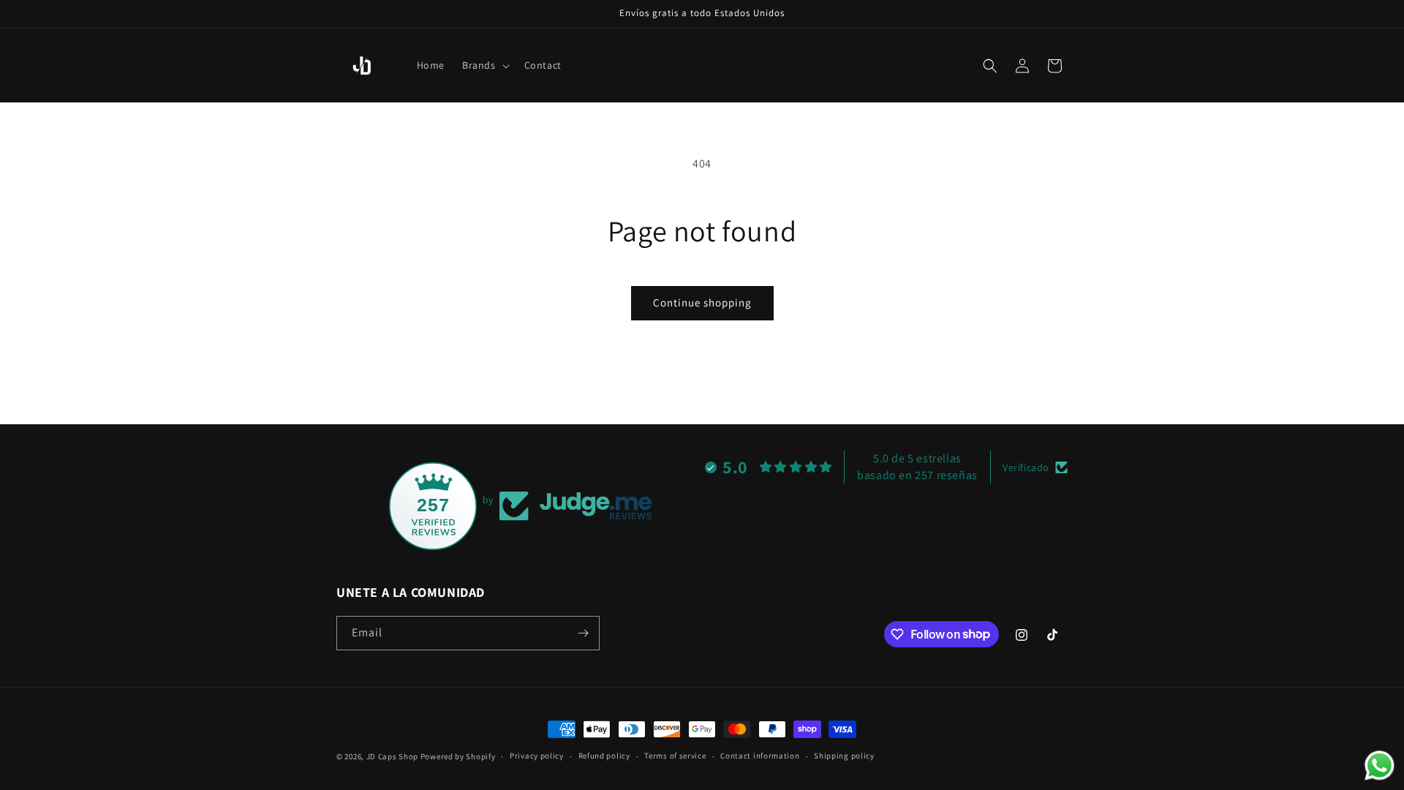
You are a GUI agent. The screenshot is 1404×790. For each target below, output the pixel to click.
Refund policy (604, 755)
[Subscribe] (583, 633)
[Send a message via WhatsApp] (1379, 765)
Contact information (759, 755)
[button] (484, 65)
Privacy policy (537, 755)
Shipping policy (844, 755)
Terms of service (675, 755)
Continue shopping (702, 302)
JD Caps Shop (392, 756)
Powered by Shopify (458, 756)
